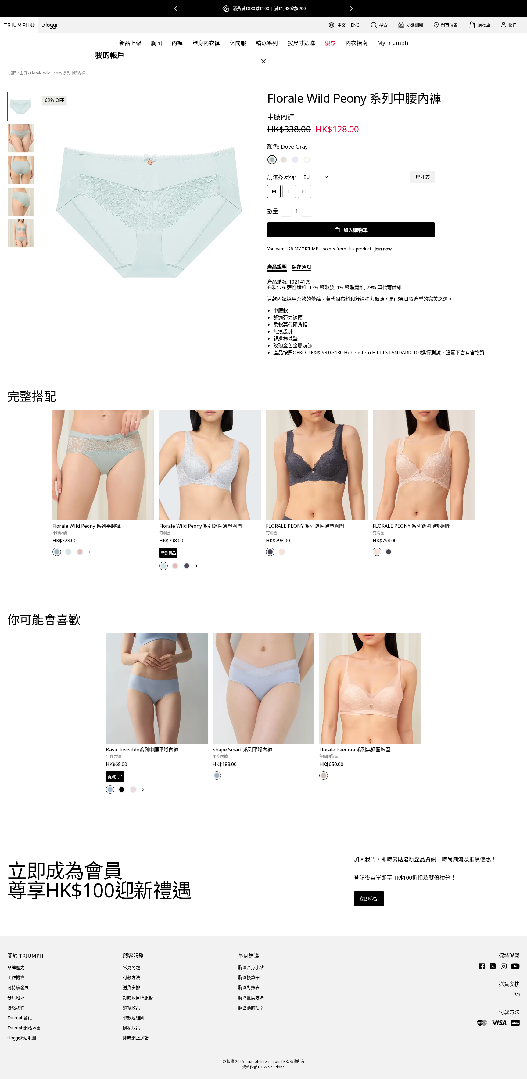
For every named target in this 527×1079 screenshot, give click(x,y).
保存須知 (301, 267)
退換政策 (131, 1007)
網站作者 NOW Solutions (263, 1067)
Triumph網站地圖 (24, 1028)
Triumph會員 (19, 1017)
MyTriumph (392, 42)
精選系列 (267, 43)
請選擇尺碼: (281, 177)
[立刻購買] (146, 521)
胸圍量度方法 (251, 997)
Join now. (383, 249)
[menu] (348, 25)
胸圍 (156, 43)
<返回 (12, 73)
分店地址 (15, 997)
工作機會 (15, 977)
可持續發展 (18, 987)
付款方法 (131, 977)
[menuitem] (342, 25)
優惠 (330, 43)
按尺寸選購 (301, 43)
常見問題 (131, 967)
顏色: (287, 146)
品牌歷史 (15, 967)
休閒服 (238, 43)
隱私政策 (131, 1028)
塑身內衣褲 (206, 43)
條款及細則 (133, 1017)
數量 (272, 211)
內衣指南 (356, 43)
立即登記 (369, 899)
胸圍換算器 (249, 977)
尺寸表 (422, 177)
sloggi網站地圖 (21, 1038)
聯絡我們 (15, 1007)
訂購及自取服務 (138, 997)
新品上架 (130, 43)
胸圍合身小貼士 (253, 967)
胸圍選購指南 (251, 1007)
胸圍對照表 (249, 987)
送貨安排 (131, 987)
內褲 (177, 43)
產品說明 (277, 267)
